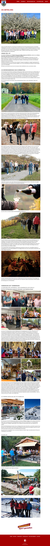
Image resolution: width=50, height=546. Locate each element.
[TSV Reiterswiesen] (3, 6)
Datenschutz (25, 536)
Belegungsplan (31, 1)
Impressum (19, 536)
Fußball (23, 1)
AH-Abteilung (40, 1)
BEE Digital (25, 543)
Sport (46, 1)
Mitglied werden (32, 536)
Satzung (38, 536)
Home (11, 536)
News (18, 1)
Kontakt (15, 536)
